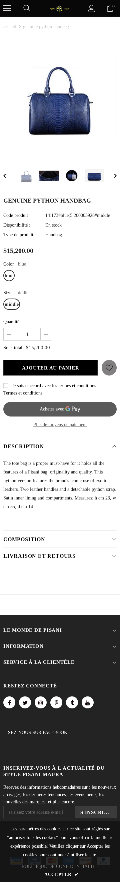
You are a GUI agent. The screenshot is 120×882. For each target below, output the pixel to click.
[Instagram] (41, 702)
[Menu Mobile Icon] (7, 8)
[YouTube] (88, 702)
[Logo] (59, 8)
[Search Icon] (26, 8)
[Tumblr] (72, 702)
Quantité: (12, 321)
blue (9, 275)
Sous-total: (13, 347)
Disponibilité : (16, 225)
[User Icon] (91, 8)
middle (12, 304)
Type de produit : (19, 234)
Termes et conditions (22, 393)
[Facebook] (9, 702)
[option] (60, 96)
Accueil (9, 26)
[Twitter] (25, 702)
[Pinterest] (56, 702)
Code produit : (17, 215)
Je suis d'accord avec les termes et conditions (54, 385)
